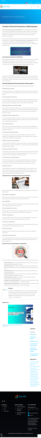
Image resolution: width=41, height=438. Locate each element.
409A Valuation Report (21, 406)
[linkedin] (4, 401)
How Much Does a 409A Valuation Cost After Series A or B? (20, 314)
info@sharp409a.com (32, 407)
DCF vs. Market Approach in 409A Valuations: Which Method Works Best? (34, 384)
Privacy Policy (30, 428)
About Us (5, 406)
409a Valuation (6, 16)
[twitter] (2, 401)
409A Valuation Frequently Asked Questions (33, 349)
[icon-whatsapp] (2, 434)
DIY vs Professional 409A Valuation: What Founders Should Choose (34, 368)
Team (5, 408)
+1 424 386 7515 (30, 3)
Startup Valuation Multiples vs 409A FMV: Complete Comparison (34, 373)
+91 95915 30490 (37, 3)
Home (2, 16)
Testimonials (6, 411)
